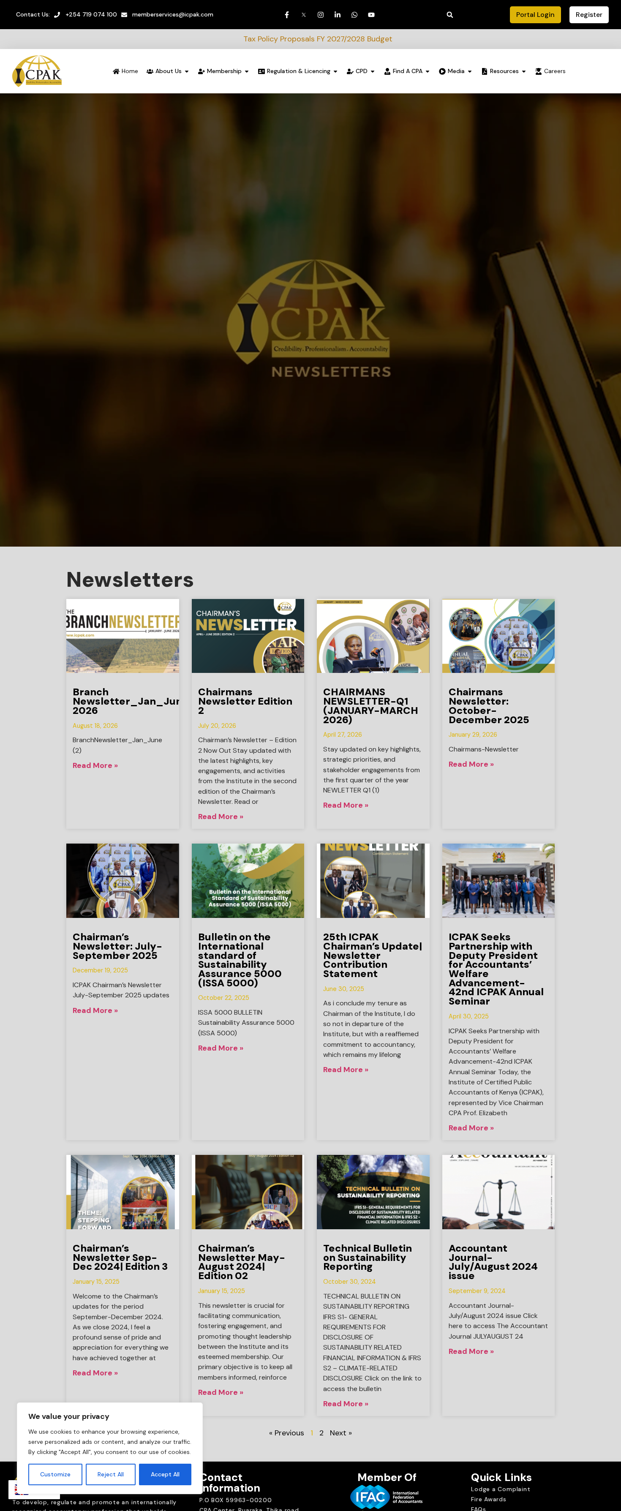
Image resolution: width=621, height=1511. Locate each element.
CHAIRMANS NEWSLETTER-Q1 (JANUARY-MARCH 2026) (370, 705)
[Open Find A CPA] (427, 71)
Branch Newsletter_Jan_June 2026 (130, 700)
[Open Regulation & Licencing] (335, 71)
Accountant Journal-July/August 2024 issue (493, 1261)
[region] (110, 1448)
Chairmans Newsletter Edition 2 (245, 700)
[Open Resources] (524, 71)
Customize (55, 1474)
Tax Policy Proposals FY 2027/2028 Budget (238, 39)
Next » (341, 1433)
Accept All (165, 1474)
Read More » (95, 765)
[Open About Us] (187, 71)
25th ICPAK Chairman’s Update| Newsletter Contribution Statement (372, 955)
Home (130, 71)
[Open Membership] (247, 71)
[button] (450, 14)
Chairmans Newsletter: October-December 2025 (489, 705)
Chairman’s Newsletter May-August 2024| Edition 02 (241, 1261)
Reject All (111, 1474)
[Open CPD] (373, 71)
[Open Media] (470, 71)
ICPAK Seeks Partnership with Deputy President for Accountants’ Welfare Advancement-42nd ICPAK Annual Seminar (496, 968)
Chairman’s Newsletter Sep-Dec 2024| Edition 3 (120, 1257)
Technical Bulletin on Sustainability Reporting (367, 1257)
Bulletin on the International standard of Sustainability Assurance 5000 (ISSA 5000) (240, 959)
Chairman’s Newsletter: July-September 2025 (117, 945)
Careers (555, 71)
